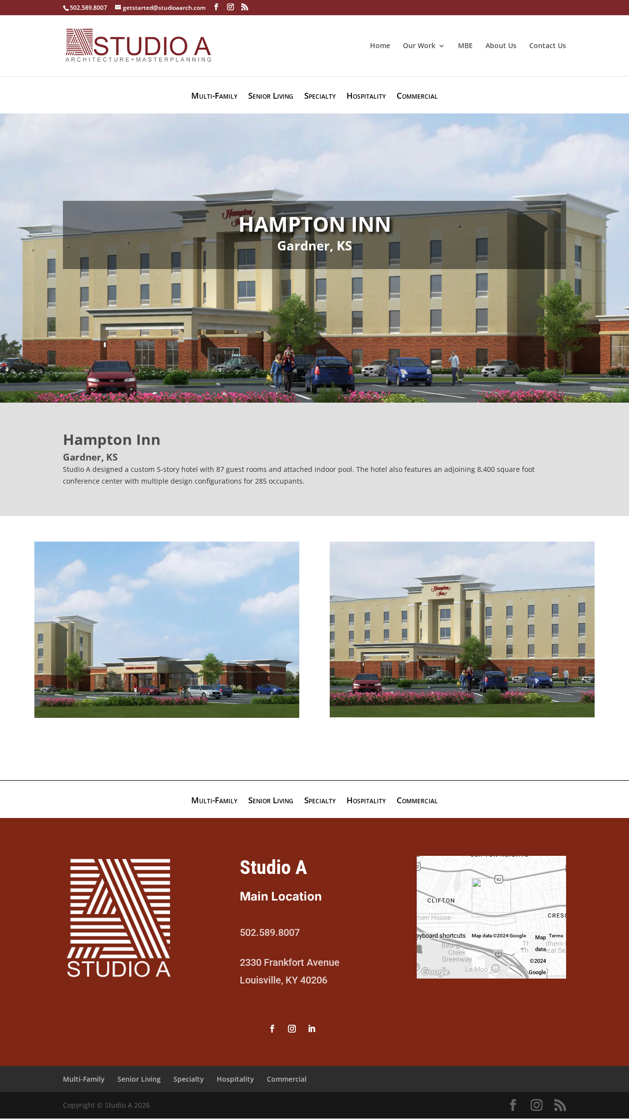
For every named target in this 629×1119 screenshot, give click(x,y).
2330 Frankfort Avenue (290, 962)
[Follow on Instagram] (292, 1029)
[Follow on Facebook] (272, 1029)
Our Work (419, 46)
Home (380, 46)
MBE (465, 46)
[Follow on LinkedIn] (311, 1029)
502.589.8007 (88, 7)
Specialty (320, 96)
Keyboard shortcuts (439, 935)
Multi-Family (214, 96)
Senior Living (270, 96)
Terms (556, 935)
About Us (501, 46)
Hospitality (366, 96)
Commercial (417, 96)
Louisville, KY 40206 (283, 980)
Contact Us (547, 46)
